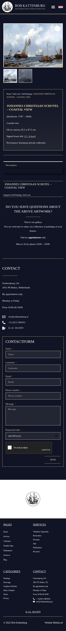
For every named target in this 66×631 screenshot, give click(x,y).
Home (9, 94)
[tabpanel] (33, 171)
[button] (53, 7)
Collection (7, 541)
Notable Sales (8, 546)
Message (10, 404)
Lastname (10, 362)
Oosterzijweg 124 (10, 283)
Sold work (16, 94)
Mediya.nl (58, 622)
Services (6, 536)
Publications (7, 550)
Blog (5, 560)
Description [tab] (11, 165)
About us (6, 555)
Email (9, 376)
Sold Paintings (26, 94)
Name (9, 348)
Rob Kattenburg (19, 622)
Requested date (13, 430)
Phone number (13, 390)
